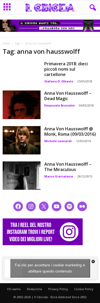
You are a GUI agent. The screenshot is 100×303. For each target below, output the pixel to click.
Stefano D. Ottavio (58, 81)
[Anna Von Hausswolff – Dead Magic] (22, 104)
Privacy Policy (58, 289)
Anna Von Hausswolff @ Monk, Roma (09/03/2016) (70, 131)
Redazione (34, 289)
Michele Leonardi (58, 141)
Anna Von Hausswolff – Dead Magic (67, 95)
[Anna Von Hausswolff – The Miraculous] (22, 175)
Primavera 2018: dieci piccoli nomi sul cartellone (66, 69)
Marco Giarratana (58, 176)
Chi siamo (14, 289)
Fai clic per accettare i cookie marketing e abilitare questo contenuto (50, 268)
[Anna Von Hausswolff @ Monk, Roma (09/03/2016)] (22, 140)
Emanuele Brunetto (59, 105)
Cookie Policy (83, 289)
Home (6, 43)
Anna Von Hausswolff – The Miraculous (67, 166)
